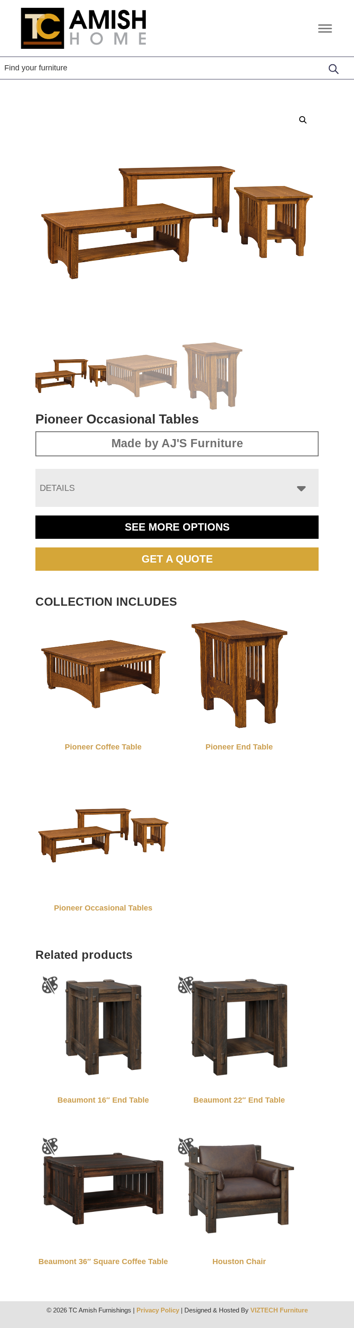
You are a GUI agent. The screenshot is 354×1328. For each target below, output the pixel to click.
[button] (303, 120)
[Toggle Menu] (325, 28)
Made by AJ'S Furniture (177, 443)
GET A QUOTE (177, 559)
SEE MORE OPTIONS (177, 527)
